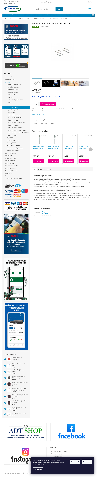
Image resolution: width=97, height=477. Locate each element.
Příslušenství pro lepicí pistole (16, 123)
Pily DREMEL (10, 138)
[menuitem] (12, 15)
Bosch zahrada (9, 163)
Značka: (44, 27)
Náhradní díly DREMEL (13, 151)
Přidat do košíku (49, 104)
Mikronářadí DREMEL (12, 87)
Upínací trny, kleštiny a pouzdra (16, 110)
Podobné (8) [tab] (41, 169)
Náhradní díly (9, 173)
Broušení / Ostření (13, 92)
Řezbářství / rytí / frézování (15, 100)
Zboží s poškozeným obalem (13, 178)
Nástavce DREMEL (12, 135)
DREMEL (7, 82)
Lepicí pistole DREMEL (13, 140)
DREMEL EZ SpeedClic (14, 115)
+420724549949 (57, 454)
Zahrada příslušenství (11, 171)
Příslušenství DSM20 (13, 125)
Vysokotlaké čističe (10, 158)
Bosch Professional (10, 153)
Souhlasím (86, 462)
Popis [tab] (34, 169)
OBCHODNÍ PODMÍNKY (46, 2)
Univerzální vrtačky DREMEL (15, 148)
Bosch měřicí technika (11, 166)
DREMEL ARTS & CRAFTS (14, 85)
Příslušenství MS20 (13, 120)
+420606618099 (57, 457)
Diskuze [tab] (49, 169)
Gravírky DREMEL (12, 143)
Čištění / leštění (12, 95)
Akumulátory (11, 112)
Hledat (59, 9)
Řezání (9, 102)
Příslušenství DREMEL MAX (15, 118)
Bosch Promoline (10, 161)
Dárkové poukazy (10, 79)
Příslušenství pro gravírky (15, 128)
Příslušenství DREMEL (13, 90)
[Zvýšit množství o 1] (39, 103)
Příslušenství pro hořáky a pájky (17, 130)
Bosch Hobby (9, 156)
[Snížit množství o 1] (39, 105)
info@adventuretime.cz (60, 451)
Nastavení (38, 470)
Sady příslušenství (13, 107)
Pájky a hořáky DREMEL (13, 145)
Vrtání (9, 105)
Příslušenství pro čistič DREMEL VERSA (18, 133)
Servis (7, 176)
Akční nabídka (9, 77)
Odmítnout (75, 462)
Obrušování (11, 97)
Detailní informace (37, 114)
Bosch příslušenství (10, 168)
